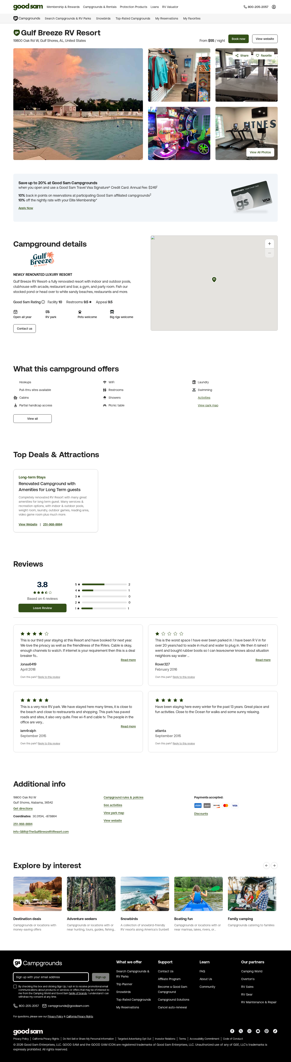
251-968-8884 (52, 524)
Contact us (24, 328)
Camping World (251, 971)
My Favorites (191, 18)
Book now (238, 39)
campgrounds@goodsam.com (68, 1006)
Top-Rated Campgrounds (133, 18)
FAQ (202, 971)
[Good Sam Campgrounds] (37, 963)
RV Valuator (170, 7)
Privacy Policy (55, 1016)
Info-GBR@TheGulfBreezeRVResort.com (41, 831)
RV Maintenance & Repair (259, 1002)
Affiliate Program (169, 979)
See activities (113, 805)
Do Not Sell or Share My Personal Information (88, 1039)
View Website (28, 524)
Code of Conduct (233, 1039)
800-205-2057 (29, 1006)
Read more (128, 660)
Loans (155, 7)
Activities (204, 397)
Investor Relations (165, 1039)
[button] (25, 208)
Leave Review (42, 608)
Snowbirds (103, 18)
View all (32, 418)
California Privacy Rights (79, 1016)
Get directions (23, 808)
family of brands (78, 993)
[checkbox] (15, 986)
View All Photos (260, 152)
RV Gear (247, 994)
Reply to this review (49, 677)
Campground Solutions (173, 999)
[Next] (274, 865)
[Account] (274, 7)
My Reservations (166, 18)
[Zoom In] (269, 243)
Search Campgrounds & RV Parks (68, 18)
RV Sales (247, 986)
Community (207, 986)
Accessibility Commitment (204, 1039)
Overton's (248, 979)
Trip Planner (124, 984)
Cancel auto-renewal (172, 1007)
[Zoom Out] (269, 253)
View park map (208, 405)
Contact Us (165, 971)
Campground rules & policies (123, 797)
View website (265, 39)
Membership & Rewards (63, 7)
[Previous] (266, 865)
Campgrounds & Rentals (100, 7)
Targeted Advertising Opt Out (134, 1039)
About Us (206, 979)
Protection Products (133, 7)
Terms (182, 1039)
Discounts (201, 813)
